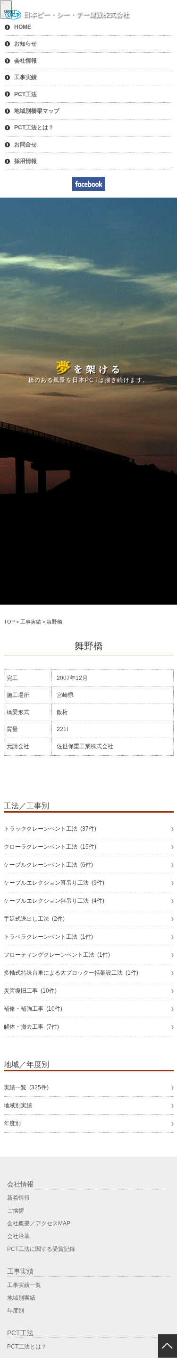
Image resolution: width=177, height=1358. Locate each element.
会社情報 (25, 60)
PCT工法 (25, 94)
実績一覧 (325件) (26, 1087)
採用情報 (25, 161)
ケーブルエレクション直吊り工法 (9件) (54, 882)
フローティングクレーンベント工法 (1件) (57, 954)
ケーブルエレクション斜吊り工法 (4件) (54, 900)
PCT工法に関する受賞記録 (41, 1249)
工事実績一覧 (24, 1285)
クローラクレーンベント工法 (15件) (50, 846)
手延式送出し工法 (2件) (34, 918)
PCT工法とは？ (34, 127)
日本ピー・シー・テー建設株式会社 (76, 14)
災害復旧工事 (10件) (30, 990)
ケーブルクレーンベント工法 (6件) (48, 864)
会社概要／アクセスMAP (38, 1223)
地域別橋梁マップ (36, 111)
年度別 (12, 1123)
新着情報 (18, 1198)
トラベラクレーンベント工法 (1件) (48, 936)
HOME (22, 27)
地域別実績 (18, 1105)
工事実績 (25, 77)
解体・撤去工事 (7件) (31, 1026)
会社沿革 (18, 1236)
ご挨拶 (15, 1210)
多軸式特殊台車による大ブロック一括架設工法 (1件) (71, 972)
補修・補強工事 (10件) (33, 1008)
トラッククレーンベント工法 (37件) (50, 828)
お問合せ (25, 144)
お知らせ (25, 43)
